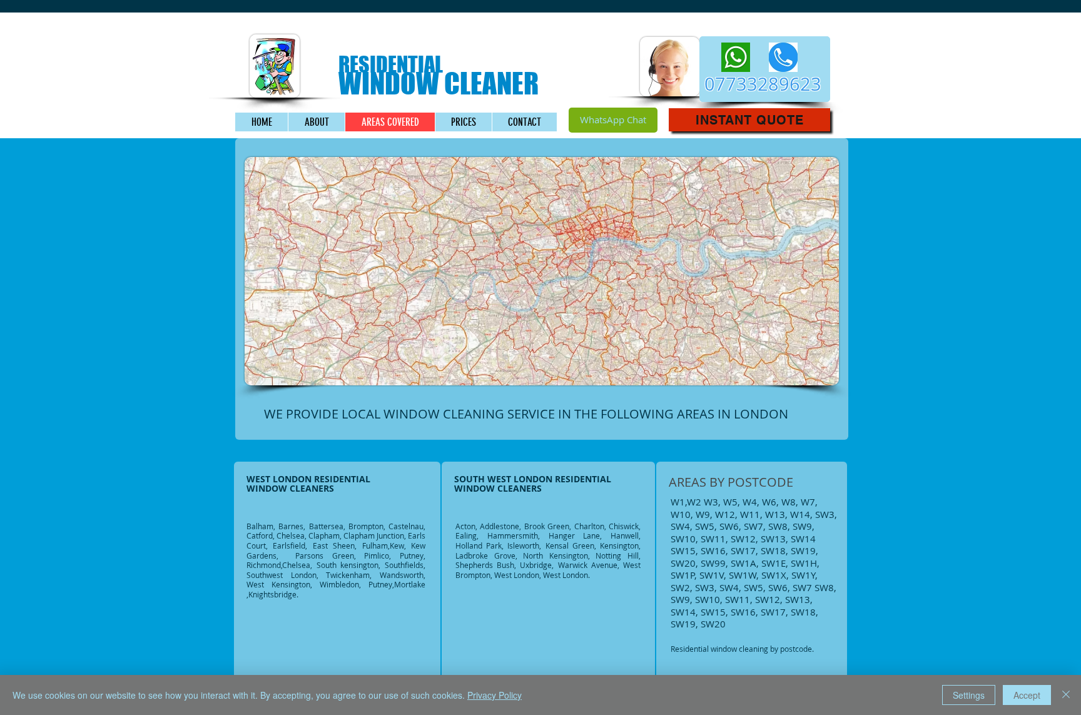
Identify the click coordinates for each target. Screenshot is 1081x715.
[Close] (1065, 695)
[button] (749, 119)
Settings (969, 695)
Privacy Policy (494, 695)
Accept (1026, 695)
